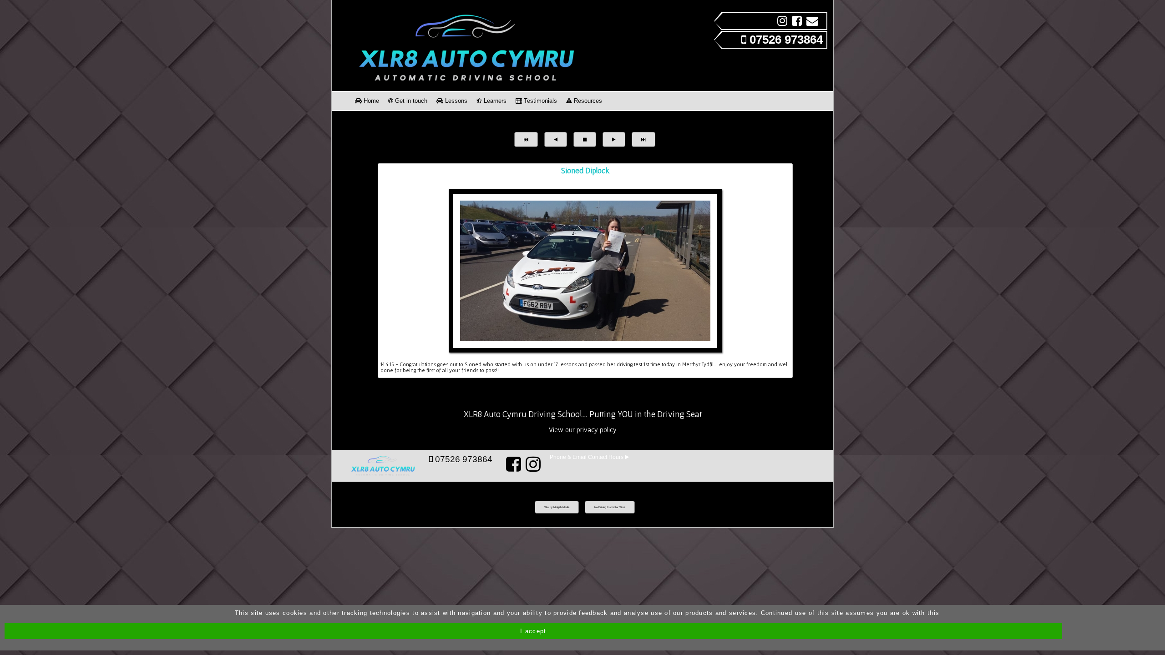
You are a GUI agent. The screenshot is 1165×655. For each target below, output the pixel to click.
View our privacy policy (583, 429)
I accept (533, 631)
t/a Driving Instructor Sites (609, 507)
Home (370, 100)
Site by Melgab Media (556, 507)
